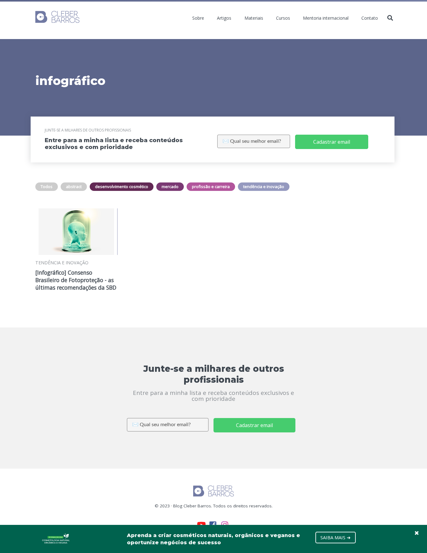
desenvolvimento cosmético (121, 186)
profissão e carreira (211, 186)
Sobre (198, 18)
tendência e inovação (263, 186)
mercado (170, 186)
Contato (369, 18)
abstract (74, 186)
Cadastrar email (331, 141)
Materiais (253, 18)
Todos (47, 186)
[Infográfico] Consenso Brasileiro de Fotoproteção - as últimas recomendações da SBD (75, 280)
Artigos (224, 18)
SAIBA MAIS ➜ (335, 537)
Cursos (283, 18)
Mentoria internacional (326, 18)
